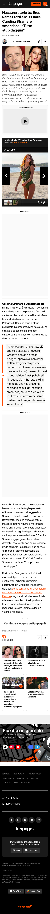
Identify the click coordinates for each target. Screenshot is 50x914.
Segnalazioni (19, 774)
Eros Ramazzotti (9, 631)
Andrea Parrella (23, 41)
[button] (45, 41)
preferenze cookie (22, 783)
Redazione (6, 783)
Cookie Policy (8, 778)
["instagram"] (11, 747)
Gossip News (22, 631)
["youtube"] (18, 747)
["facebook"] (30, 747)
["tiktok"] (5, 747)
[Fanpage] (25, 829)
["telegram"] (37, 747)
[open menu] (3, 4)
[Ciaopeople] (25, 906)
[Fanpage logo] (16, 4)
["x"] (24, 747)
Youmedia (6, 774)
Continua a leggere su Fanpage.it (25, 623)
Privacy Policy (35, 774)
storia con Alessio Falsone (26, 588)
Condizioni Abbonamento (28, 778)
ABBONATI (36, 4)
